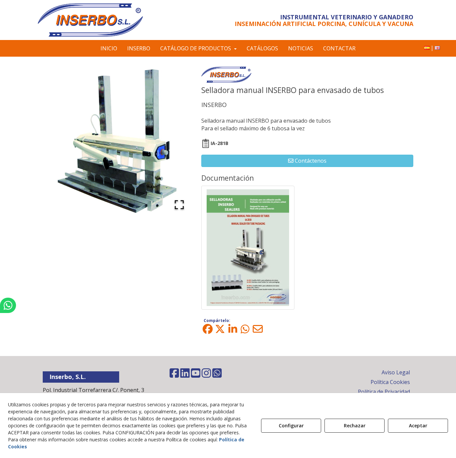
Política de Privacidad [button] (384, 391)
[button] (99, 20)
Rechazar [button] (355, 425)
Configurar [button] (291, 425)
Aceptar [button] (418, 425)
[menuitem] (427, 48)
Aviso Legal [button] (396, 372)
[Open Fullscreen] (179, 205)
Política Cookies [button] (390, 382)
